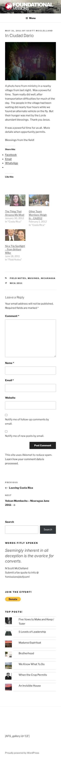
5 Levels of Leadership (32, 631)
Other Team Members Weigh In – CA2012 (38, 215)
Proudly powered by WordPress (22, 752)
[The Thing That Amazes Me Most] (15, 200)
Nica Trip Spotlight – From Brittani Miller (15, 249)
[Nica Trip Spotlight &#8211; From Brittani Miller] (15, 235)
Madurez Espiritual (30, 642)
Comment (12, 316)
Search (9, 521)
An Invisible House (30, 685)
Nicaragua (48, 278)
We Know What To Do (32, 664)
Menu (32, 18)
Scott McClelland (39, 31)
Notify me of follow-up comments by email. (27, 421)
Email (9, 380)
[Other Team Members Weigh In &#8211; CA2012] (39, 200)
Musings (33, 278)
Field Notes (18, 278)
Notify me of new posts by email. (24, 435)
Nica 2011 (16, 283)
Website (10, 397)
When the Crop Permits (33, 674)
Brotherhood (26, 653)
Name (9, 363)
